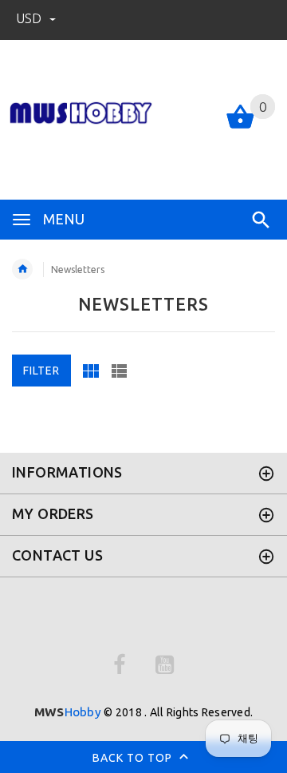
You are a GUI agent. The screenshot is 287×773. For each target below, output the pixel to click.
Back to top (133, 757)
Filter (41, 370)
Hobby (67, 712)
